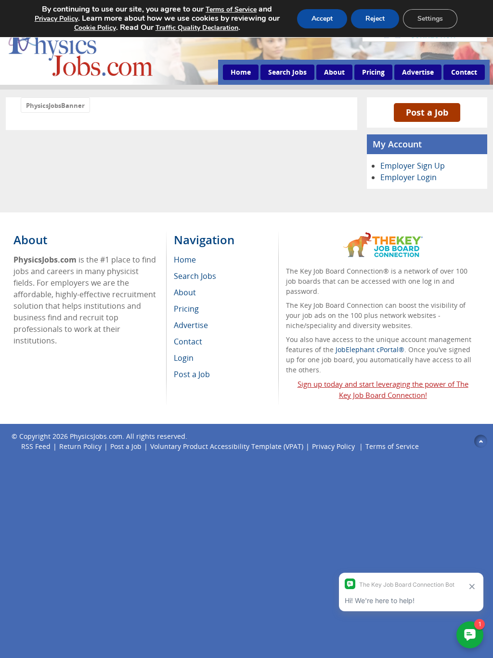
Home (241, 72)
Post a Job (427, 112)
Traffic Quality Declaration (197, 27)
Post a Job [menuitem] (192, 374)
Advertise (418, 72)
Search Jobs (287, 72)
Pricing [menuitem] (186, 308)
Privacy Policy (334, 446)
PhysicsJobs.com (96, 436)
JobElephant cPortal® (370, 349)
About (334, 72)
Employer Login (408, 177)
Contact (464, 72)
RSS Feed (36, 446)
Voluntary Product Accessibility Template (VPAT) (226, 446)
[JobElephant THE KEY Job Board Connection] (383, 236)
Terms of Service (392, 446)
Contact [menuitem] (188, 341)
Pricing (373, 72)
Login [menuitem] (184, 358)
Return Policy (80, 446)
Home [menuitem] (185, 259)
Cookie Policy (95, 27)
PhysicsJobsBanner (55, 105)
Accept (322, 18)
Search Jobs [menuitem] (195, 276)
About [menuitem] (185, 292)
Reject (375, 18)
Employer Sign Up (412, 165)
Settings (430, 18)
